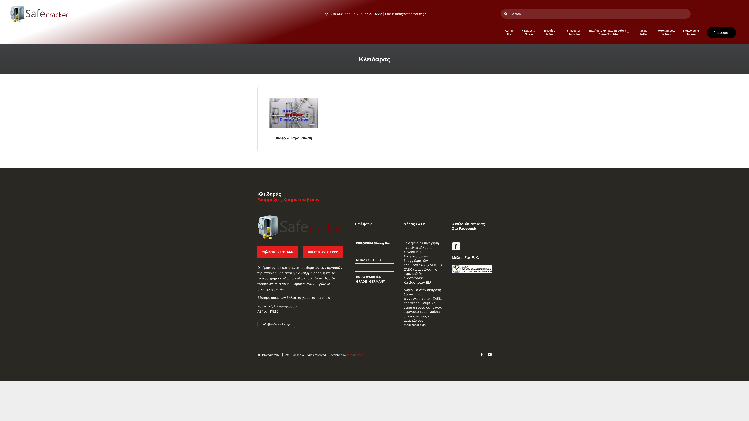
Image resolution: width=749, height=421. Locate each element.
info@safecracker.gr (410, 14)
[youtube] (490, 354)
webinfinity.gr (355, 354)
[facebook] (456, 246)
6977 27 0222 (371, 14)
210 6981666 (341, 14)
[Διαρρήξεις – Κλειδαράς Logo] (39, 7)
